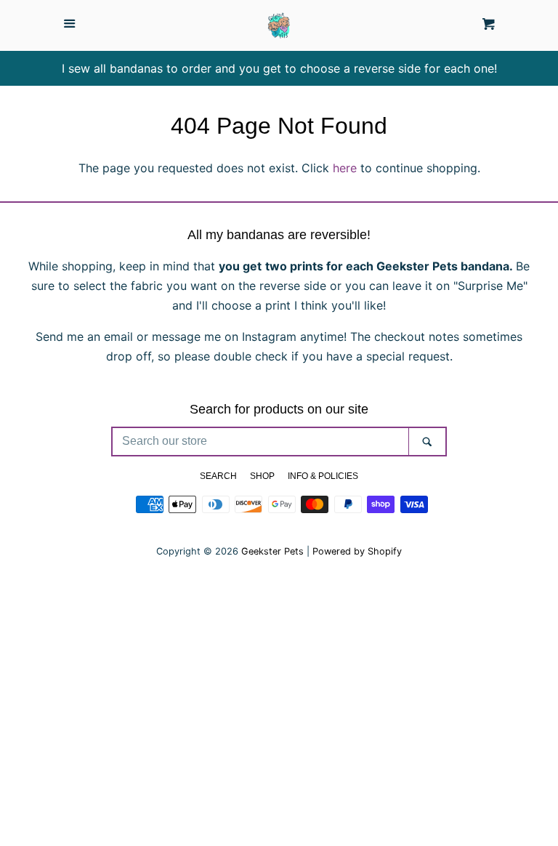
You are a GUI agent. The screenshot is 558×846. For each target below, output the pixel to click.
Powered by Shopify (357, 551)
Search (218, 476)
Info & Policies (323, 476)
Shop (262, 476)
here (345, 168)
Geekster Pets (272, 551)
